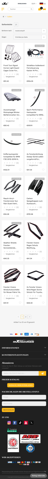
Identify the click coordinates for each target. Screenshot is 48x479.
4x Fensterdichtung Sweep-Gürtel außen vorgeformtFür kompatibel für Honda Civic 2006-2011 (36, 157)
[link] (29, 317)
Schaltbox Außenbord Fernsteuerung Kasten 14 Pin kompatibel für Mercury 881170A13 (35, 68)
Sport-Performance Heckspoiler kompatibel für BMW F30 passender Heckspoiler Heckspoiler (35, 112)
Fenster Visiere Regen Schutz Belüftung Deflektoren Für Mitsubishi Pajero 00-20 (36, 245)
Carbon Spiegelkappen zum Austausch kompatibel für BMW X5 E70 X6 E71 (35, 201)
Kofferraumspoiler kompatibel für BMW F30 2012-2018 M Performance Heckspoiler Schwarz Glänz (12, 157)
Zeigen (4, 37)
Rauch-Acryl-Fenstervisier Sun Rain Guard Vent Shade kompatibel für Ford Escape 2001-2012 (12, 201)
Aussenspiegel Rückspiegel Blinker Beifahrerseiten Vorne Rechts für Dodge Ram (12, 112)
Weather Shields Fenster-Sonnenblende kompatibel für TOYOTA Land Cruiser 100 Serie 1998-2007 (12, 245)
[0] (39, 9)
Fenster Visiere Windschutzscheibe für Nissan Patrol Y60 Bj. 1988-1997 (12, 290)
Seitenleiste (7, 24)
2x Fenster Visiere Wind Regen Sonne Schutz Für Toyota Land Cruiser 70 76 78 (34, 290)
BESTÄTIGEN (8, 410)
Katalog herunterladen (21, 385)
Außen (9, 17)
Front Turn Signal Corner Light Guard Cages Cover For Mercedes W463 (11, 68)
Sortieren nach (7, 30)
